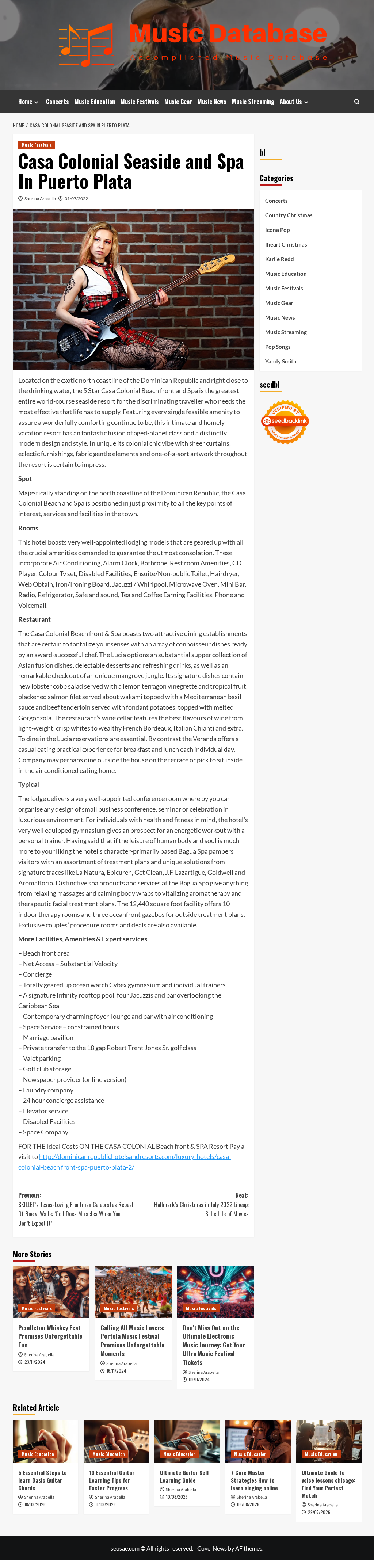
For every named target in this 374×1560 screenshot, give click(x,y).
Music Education (95, 101)
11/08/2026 (105, 1504)
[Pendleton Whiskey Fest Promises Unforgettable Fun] (51, 1291)
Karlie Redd (279, 259)
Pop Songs (278, 346)
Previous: (75, 1209)
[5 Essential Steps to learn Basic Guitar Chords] (45, 1441)
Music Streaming (253, 101)
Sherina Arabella (40, 198)
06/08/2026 (248, 1504)
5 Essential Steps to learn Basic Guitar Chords (42, 1480)
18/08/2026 (35, 1504)
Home (25, 101)
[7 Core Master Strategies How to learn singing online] (258, 1441)
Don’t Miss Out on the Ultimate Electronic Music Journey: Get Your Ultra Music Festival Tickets (214, 1345)
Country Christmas (289, 215)
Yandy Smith (281, 361)
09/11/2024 (199, 1379)
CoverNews (212, 1548)
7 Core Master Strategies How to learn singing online (254, 1480)
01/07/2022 (76, 198)
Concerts (57, 101)
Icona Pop (277, 229)
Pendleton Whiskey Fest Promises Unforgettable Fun (50, 1336)
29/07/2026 (319, 1512)
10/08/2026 (177, 1497)
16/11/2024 (116, 1371)
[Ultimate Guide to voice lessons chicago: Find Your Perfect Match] (329, 1441)
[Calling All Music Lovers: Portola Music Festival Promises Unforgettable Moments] (133, 1291)
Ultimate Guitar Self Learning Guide (184, 1476)
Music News (212, 101)
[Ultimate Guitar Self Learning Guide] (187, 1441)
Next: (201, 1204)
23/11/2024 (34, 1362)
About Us (291, 101)
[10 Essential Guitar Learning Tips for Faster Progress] (116, 1441)
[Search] (357, 101)
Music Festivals (140, 101)
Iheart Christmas (286, 244)
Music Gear (178, 101)
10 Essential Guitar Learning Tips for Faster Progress (111, 1480)
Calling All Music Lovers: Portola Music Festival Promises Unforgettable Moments (132, 1340)
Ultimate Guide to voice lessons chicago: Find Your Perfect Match (328, 1483)
